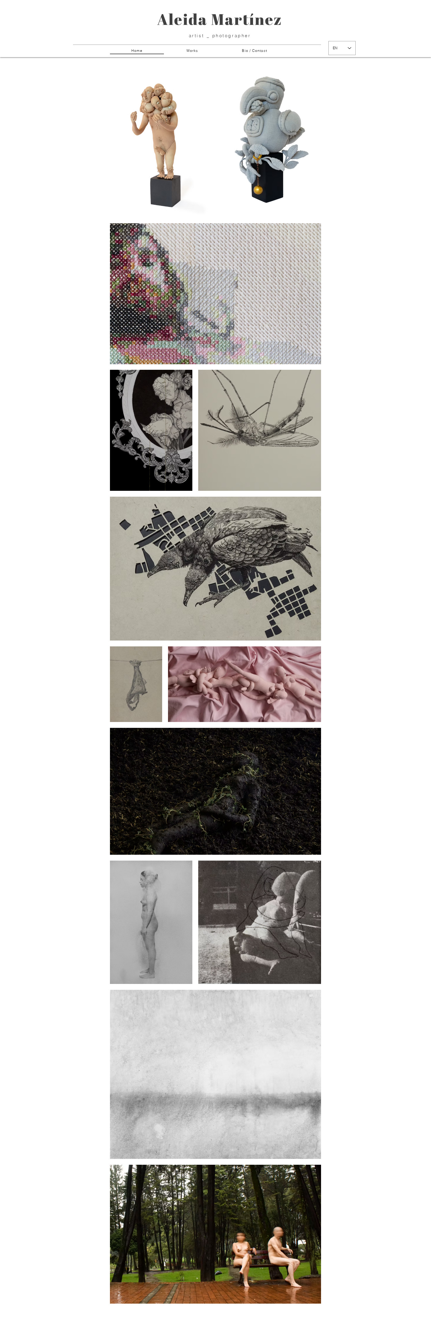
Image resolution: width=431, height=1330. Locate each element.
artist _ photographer (220, 35)
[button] (192, 50)
